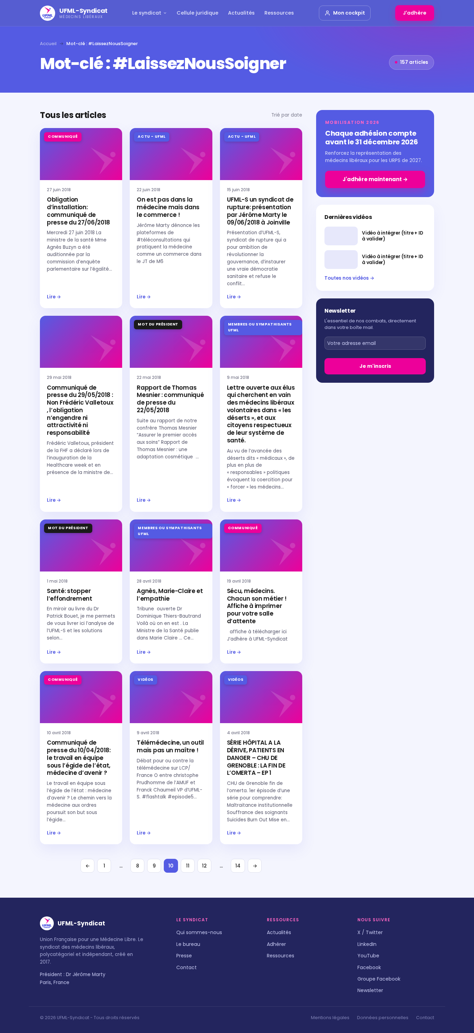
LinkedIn (366, 944)
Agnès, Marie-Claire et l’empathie (170, 595)
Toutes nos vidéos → (349, 278)
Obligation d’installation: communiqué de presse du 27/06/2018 (78, 210)
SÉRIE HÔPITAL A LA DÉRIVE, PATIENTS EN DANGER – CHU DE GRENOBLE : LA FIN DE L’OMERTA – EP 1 (256, 757)
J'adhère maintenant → (375, 179)
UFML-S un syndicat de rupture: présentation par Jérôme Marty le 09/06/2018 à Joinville (260, 210)
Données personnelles (382, 1018)
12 (204, 865)
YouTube (368, 955)
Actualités (241, 12)
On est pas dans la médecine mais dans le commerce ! (168, 207)
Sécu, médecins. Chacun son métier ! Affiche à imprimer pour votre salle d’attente (257, 606)
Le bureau (188, 944)
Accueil (48, 43)
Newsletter (370, 990)
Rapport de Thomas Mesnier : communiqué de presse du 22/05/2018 (170, 398)
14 (237, 865)
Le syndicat (146, 12)
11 (187, 865)
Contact (186, 967)
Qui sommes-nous (199, 932)
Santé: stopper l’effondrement (69, 595)
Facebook (369, 967)
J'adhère (414, 12)
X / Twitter (370, 932)
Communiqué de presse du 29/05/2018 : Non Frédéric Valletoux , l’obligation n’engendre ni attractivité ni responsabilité (80, 410)
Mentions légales (330, 1018)
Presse (184, 955)
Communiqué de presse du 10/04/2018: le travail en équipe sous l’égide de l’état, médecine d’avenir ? (79, 757)
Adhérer (276, 944)
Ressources (279, 12)
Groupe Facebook (378, 978)
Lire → (54, 297)
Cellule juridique (197, 12)
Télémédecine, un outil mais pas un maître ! (170, 746)
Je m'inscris (375, 366)
